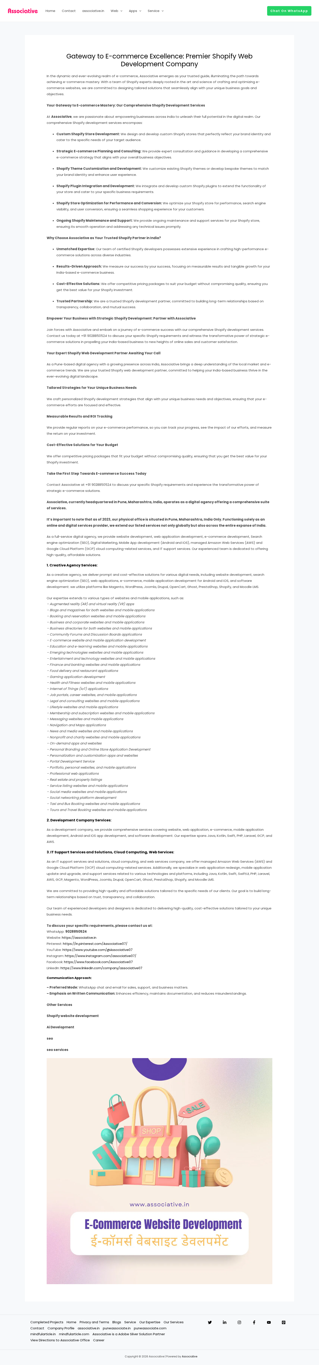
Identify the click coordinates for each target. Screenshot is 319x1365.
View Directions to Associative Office (60, 1340)
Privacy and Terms (94, 1322)
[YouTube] (269, 1322)
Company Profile (61, 1328)
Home (50, 10)
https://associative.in (79, 937)
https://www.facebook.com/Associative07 (98, 962)
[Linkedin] (225, 1322)
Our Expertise (149, 1322)
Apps (133, 10)
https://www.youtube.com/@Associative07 (97, 949)
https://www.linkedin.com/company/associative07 (101, 968)
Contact (69, 10)
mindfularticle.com (74, 1334)
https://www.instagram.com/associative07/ (100, 956)
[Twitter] (210, 1322)
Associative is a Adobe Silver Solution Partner (128, 1334)
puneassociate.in (117, 1328)
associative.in (93, 10)
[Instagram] (239, 1322)
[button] (120, 11)
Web (114, 10)
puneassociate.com (150, 1328)
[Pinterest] (284, 1322)
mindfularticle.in (43, 1334)
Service (154, 10)
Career (98, 1340)
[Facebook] (254, 1322)
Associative (189, 1356)
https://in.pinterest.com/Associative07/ (95, 943)
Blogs (116, 1322)
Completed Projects (46, 1322)
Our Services (174, 1322)
